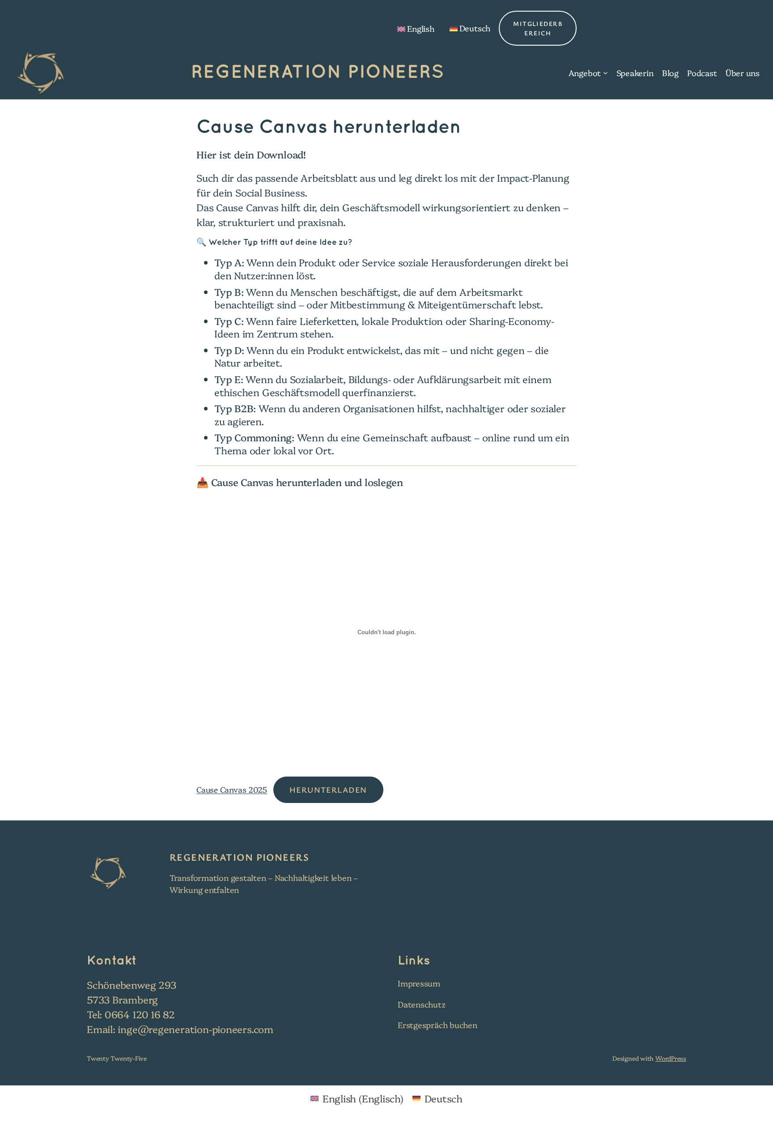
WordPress (670, 1058)
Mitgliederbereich (537, 28)
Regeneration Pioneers (318, 72)
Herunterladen (328, 789)
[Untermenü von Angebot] (605, 72)
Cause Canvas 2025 (231, 789)
